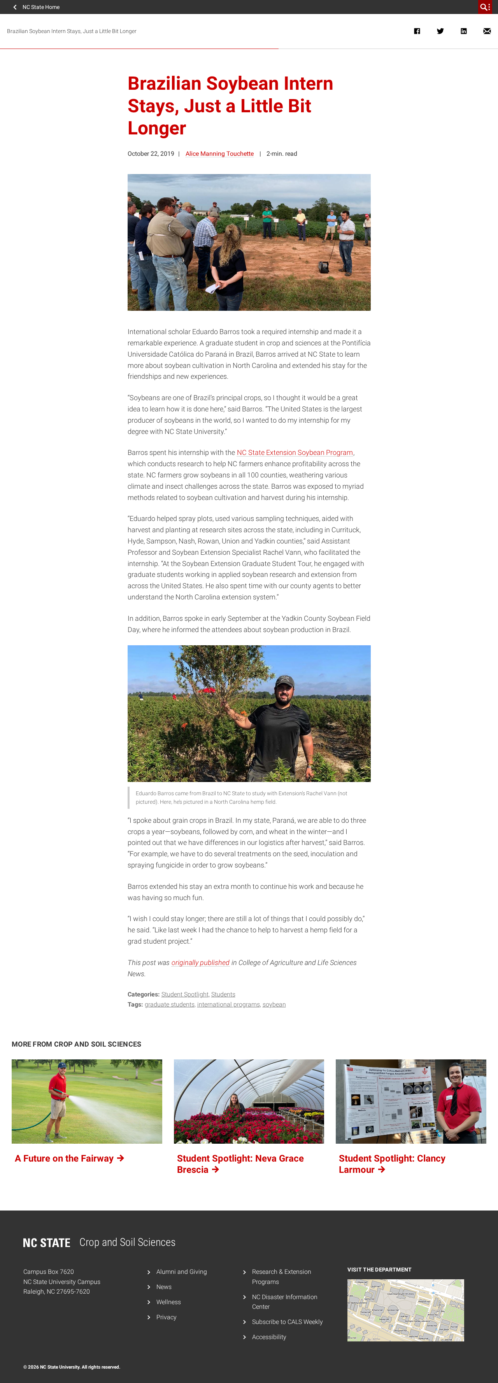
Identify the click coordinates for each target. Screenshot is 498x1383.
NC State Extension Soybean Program (295, 452)
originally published (201, 962)
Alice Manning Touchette (220, 153)
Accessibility (269, 1337)
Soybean (274, 1004)
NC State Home (41, 7)
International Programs (228, 1004)
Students (223, 994)
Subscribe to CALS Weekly (287, 1322)
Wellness (168, 1302)
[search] (485, 7)
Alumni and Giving (181, 1271)
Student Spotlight (185, 994)
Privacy (166, 1317)
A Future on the (65, 1158)
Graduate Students (170, 1004)
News (164, 1287)
